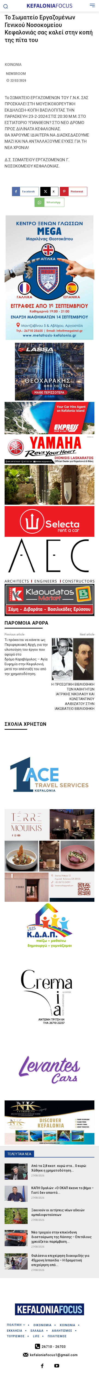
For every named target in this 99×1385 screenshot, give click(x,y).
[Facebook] (42, 1366)
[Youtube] (57, 1366)
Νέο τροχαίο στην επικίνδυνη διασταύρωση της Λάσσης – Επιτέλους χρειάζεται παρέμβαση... (61, 1236)
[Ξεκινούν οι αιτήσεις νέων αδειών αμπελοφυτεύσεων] (16, 1216)
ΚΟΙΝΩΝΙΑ (13, 64)
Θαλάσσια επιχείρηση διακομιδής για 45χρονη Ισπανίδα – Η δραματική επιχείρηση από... (60, 1260)
